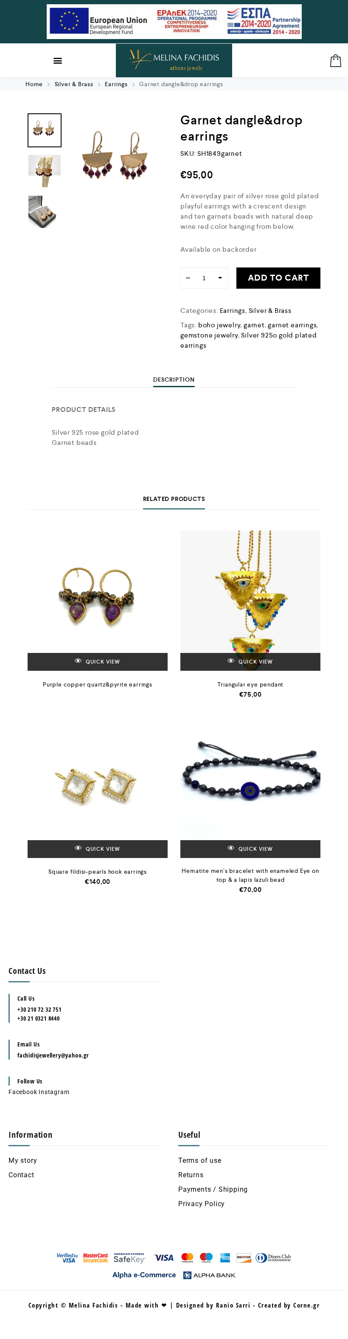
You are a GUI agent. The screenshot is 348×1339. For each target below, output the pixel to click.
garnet (254, 325)
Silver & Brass (74, 84)
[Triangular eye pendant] (250, 601)
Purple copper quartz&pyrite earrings (97, 684)
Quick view (102, 662)
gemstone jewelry (209, 335)
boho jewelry (219, 325)
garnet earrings (292, 325)
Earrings (116, 84)
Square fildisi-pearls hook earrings (97, 871)
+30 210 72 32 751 (39, 1009)
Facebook (22, 1092)
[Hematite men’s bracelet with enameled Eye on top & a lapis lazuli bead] (250, 788)
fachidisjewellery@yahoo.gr (53, 1055)
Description (174, 379)
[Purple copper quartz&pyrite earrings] (98, 601)
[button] (58, 60)
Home (34, 84)
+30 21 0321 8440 (38, 1018)
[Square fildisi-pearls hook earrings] (98, 788)
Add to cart (278, 278)
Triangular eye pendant (250, 684)
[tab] (174, 379)
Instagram (54, 1092)
